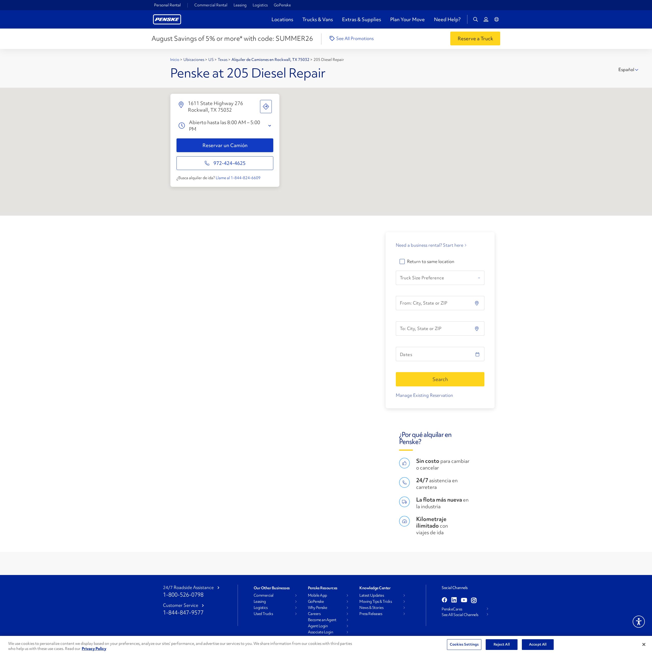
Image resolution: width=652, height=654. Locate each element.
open (270, 126)
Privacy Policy (94, 648)
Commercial (264, 595)
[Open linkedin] (454, 600)
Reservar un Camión (225, 145)
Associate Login (320, 632)
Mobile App (317, 595)
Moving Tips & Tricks (375, 601)
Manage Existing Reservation (424, 395)
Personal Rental (167, 5)
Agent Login (318, 626)
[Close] (643, 644)
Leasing (240, 5)
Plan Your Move (407, 19)
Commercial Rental (210, 5)
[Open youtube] (464, 600)
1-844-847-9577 (183, 612)
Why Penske (317, 608)
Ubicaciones (194, 59)
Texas (223, 59)
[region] (326, 645)
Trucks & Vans (317, 19)
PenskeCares (452, 609)
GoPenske (282, 5)
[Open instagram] (474, 600)
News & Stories (371, 608)
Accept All (538, 644)
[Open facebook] (444, 600)
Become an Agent (322, 620)
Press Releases (370, 614)
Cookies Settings (464, 644)
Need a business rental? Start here (429, 245)
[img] (477, 328)
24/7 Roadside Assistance (188, 587)
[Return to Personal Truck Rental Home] (167, 19)
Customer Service (180, 605)
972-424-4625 (229, 163)
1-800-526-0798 (183, 594)
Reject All (502, 644)
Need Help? (447, 19)
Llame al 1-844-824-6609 (238, 177)
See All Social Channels (460, 615)
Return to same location (430, 261)
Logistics (260, 5)
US (211, 59)
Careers (314, 614)
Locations (282, 19)
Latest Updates (371, 595)
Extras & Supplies (361, 19)
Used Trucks (263, 614)
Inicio (175, 59)
